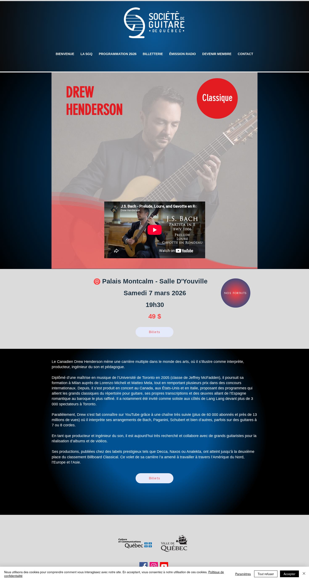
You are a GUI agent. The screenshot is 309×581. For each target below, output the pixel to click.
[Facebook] (143, 566)
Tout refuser (266, 574)
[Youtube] (164, 566)
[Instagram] (154, 566)
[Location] (97, 281)
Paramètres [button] (243, 574)
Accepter (289, 574)
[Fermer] (303, 574)
